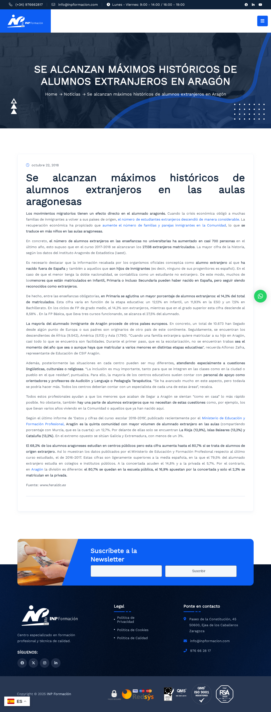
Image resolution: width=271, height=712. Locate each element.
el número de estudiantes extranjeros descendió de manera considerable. (179, 219)
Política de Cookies (132, 630)
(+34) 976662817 (29, 5)
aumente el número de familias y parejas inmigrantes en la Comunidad (163, 225)
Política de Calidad (132, 638)
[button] (260, 296)
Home (51, 94)
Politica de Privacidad (125, 620)
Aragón (37, 469)
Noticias (72, 94)
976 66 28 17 (200, 651)
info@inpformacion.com (78, 5)
